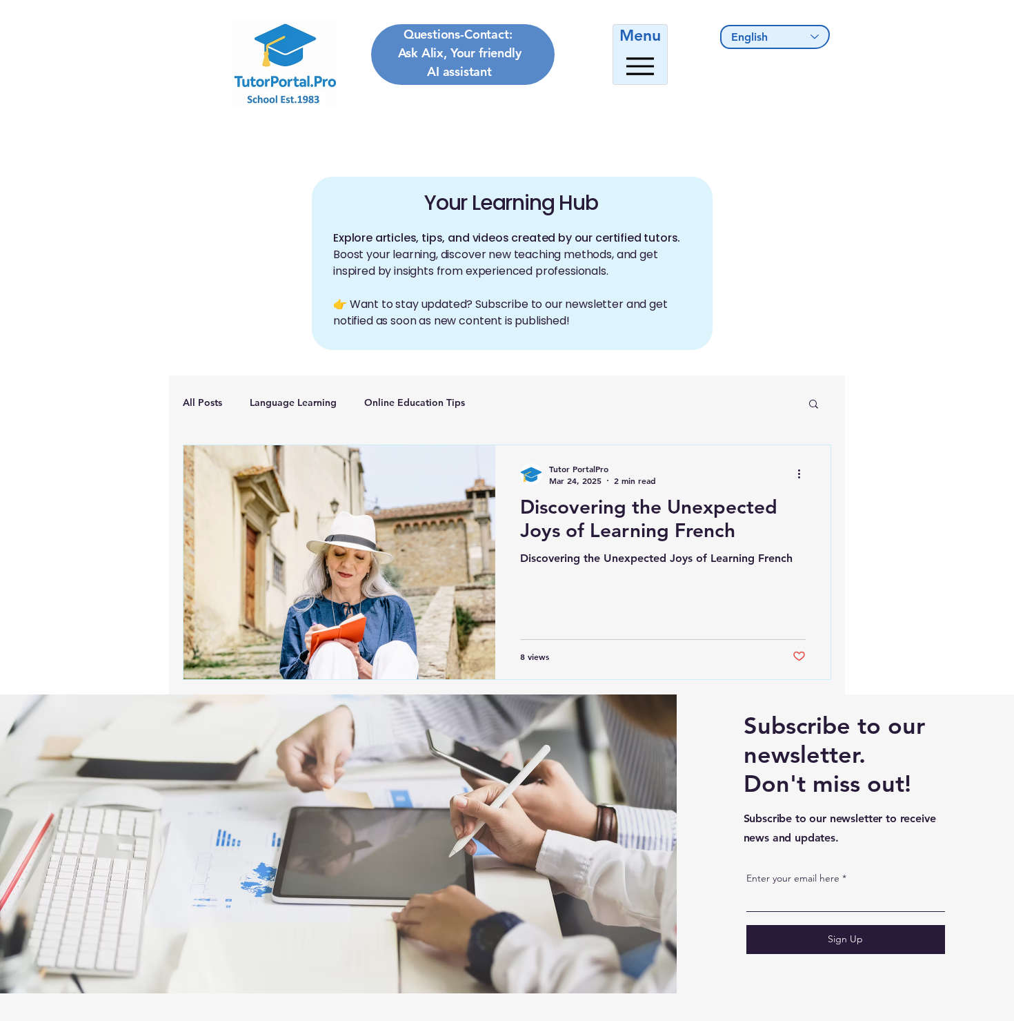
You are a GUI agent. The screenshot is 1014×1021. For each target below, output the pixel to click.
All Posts (202, 402)
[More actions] (803, 474)
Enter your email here (792, 878)
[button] (813, 405)
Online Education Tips (414, 402)
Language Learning (293, 402)
